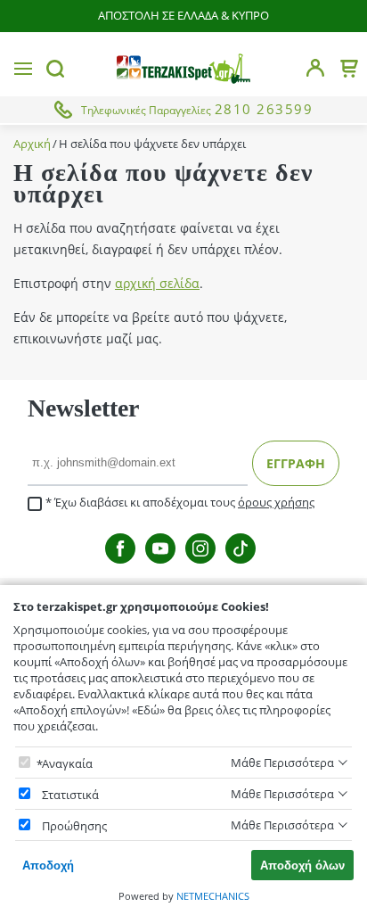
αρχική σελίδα (157, 283)
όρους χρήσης (276, 502)
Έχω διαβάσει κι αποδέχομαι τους (184, 502)
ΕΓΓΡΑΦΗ (295, 463)
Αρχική (32, 144)
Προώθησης (74, 826)
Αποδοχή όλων (302, 865)
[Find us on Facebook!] (120, 548)
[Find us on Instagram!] (200, 548)
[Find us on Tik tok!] (240, 548)
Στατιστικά (70, 795)
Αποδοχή (48, 865)
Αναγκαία (67, 763)
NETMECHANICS (212, 896)
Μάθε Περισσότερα (282, 762)
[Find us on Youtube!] (160, 548)
